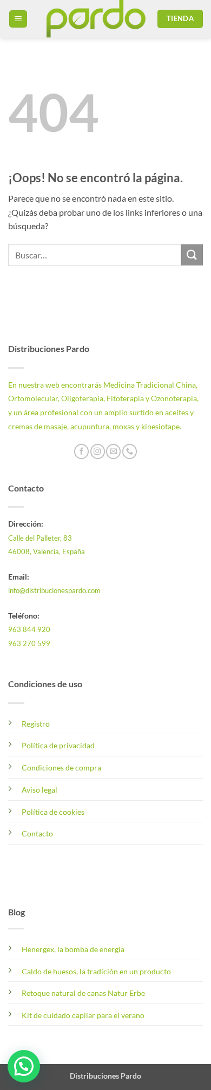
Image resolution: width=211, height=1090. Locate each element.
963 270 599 (29, 643)
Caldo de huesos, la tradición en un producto (96, 971)
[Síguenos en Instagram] (97, 451)
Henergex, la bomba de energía (73, 949)
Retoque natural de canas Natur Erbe (83, 993)
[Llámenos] (129, 451)
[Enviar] (192, 254)
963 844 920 (29, 629)
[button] (18, 19)
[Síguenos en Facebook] (81, 451)
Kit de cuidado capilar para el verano (83, 1015)
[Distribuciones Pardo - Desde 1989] (96, 19)
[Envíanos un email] (113, 451)
